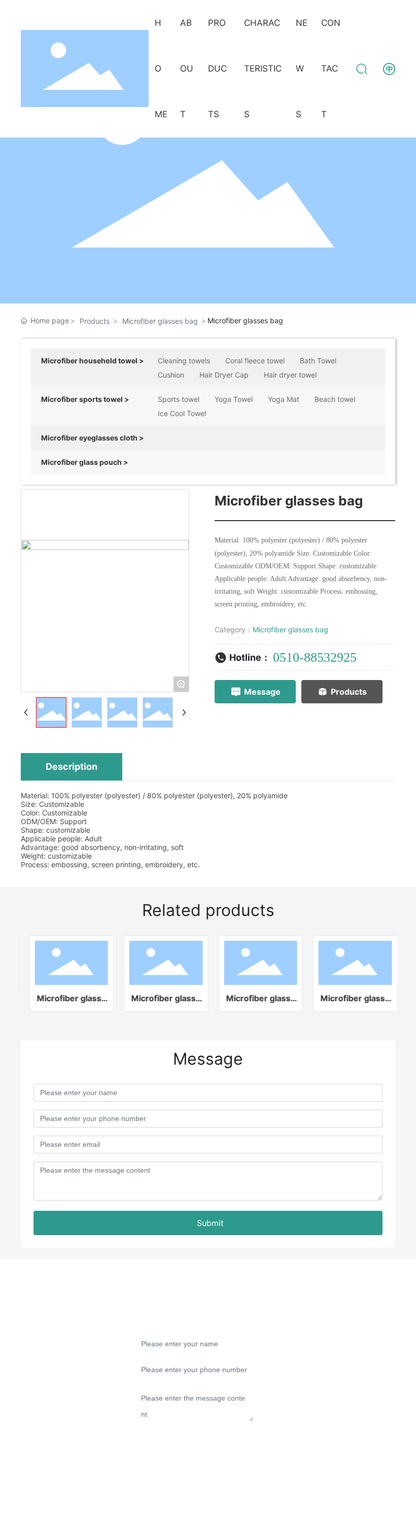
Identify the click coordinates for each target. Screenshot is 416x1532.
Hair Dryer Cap (224, 374)
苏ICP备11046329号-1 (245, 1504)
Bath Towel (318, 360)
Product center (51, 1360)
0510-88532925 (315, 657)
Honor (35, 1400)
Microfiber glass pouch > (84, 462)
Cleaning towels (184, 360)
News (33, 1380)
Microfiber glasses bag (160, 321)
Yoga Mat (283, 399)
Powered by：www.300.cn (330, 1504)
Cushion (171, 374)
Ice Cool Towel (182, 413)
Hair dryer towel (290, 374)
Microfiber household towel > (92, 360)
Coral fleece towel (255, 360)
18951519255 (330, 1394)
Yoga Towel (234, 399)
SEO (380, 1504)
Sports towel (178, 399)
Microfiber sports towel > (85, 399)
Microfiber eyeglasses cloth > (92, 437)
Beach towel (335, 399)
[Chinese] (389, 67)
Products (95, 321)
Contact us (44, 1420)
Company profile (55, 1341)
